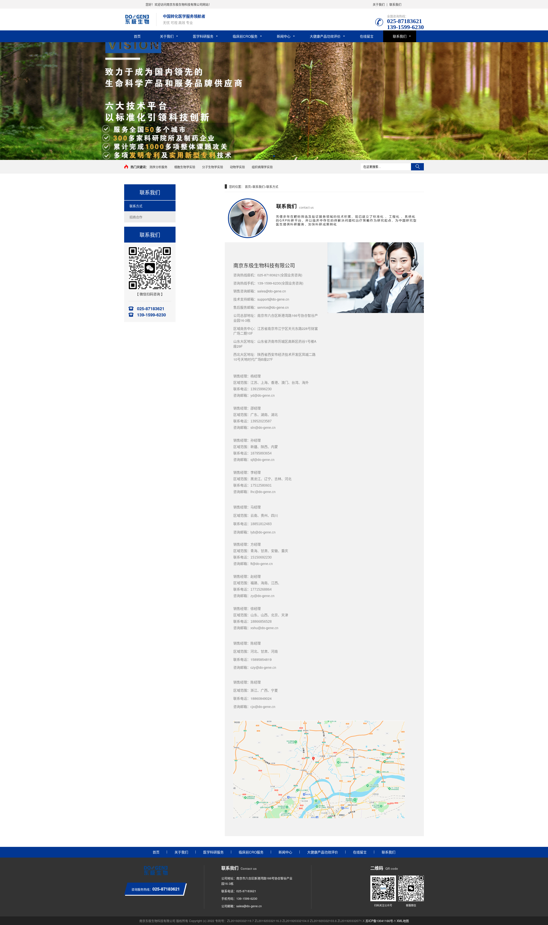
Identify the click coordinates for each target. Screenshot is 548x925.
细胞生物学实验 (184, 167)
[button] (270, 156)
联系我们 (395, 4)
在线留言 (367, 36)
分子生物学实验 (212, 167)
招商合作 (136, 217)
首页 (137, 36)
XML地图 (403, 921)
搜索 (417, 166)
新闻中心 (283, 36)
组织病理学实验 (262, 167)
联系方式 (136, 206)
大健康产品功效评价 (325, 36)
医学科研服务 (203, 36)
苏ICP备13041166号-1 (380, 921)
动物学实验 (237, 167)
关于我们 (379, 4)
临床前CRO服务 (245, 36)
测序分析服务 (158, 167)
